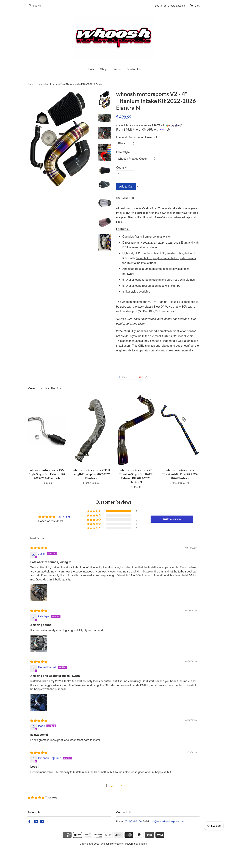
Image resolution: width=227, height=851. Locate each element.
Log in (158, 5)
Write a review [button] (171, 519)
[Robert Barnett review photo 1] (38, 702)
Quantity (121, 167)
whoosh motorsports (112, 843)
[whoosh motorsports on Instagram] (36, 822)
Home (90, 69)
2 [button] (112, 785)
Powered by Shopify (136, 843)
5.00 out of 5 (64, 517)
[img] (38, 548)
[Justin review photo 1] (38, 592)
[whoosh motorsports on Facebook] (29, 822)
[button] (158, 125)
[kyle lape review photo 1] (38, 643)
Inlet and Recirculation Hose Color (137, 137)
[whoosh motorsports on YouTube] (42, 822)
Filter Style (123, 152)
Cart (197, 5)
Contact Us (134, 69)
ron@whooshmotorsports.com (167, 821)
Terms (117, 69)
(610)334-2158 (133, 821)
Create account (176, 5)
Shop (103, 69)
